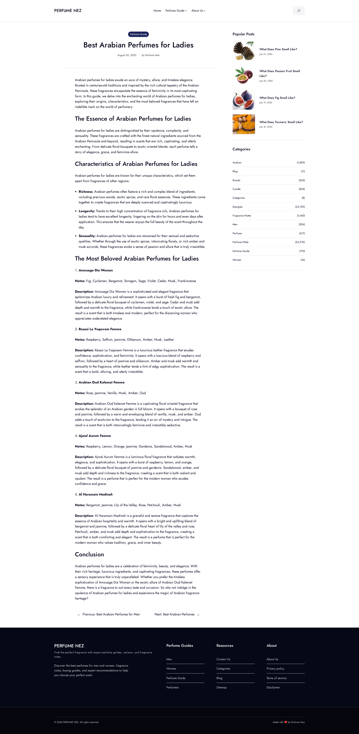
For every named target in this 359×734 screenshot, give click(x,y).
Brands (236, 180)
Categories (239, 198)
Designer (238, 207)
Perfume (237, 233)
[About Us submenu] (205, 11)
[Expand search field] (299, 10)
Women (237, 260)
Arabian (237, 162)
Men (235, 224)
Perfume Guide (138, 34)
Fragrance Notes (242, 215)
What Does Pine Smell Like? (278, 49)
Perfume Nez (152, 55)
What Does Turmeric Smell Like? (281, 122)
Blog (235, 171)
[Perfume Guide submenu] (186, 11)
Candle (236, 189)
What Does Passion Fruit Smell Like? (280, 73)
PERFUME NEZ (68, 10)
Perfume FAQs (240, 242)
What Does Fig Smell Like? (277, 98)
